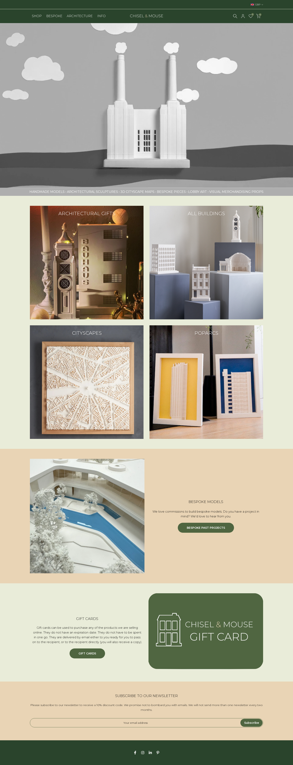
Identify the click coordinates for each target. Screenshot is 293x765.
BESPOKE (54, 16)
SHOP (37, 16)
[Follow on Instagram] (143, 752)
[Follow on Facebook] (135, 752)
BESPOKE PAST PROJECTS (206, 528)
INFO (101, 16)
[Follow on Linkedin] (150, 752)
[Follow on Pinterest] (158, 752)
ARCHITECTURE (80, 16)
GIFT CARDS (87, 653)
